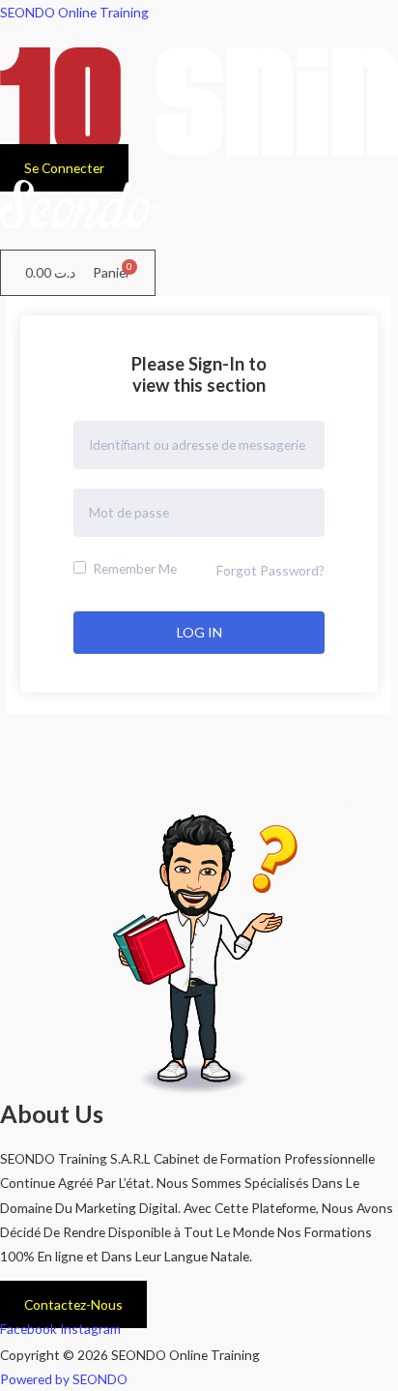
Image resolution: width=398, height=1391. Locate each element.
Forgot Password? (270, 570)
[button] (199, 239)
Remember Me (133, 568)
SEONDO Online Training (74, 12)
